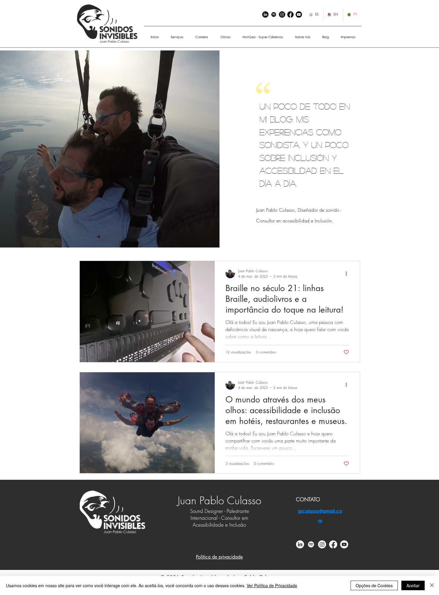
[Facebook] (290, 14)
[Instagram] (282, 14)
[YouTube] (299, 14)
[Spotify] (274, 14)
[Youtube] (344, 544)
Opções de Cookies (374, 585)
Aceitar (413, 585)
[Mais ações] (348, 273)
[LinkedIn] (265, 14)
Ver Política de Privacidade (272, 585)
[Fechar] (431, 585)
